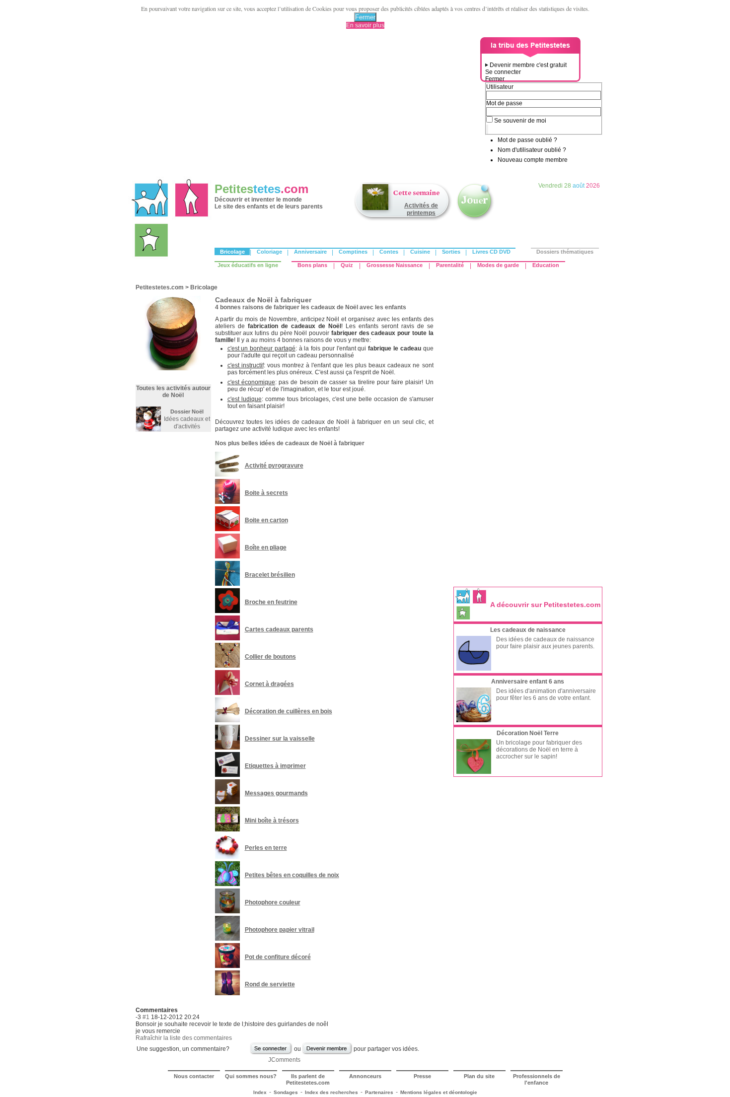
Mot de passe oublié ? (527, 140)
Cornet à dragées (269, 684)
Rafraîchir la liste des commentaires (184, 1037)
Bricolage (232, 252)
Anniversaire (310, 252)
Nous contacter (194, 1076)
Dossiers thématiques (564, 252)
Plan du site (479, 1076)
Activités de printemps (421, 209)
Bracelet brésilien (270, 574)
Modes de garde (498, 265)
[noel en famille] (148, 429)
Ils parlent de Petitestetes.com (308, 1079)
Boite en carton (266, 520)
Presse (422, 1076)
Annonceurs (365, 1076)
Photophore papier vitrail (279, 929)
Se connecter (503, 72)
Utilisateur (499, 86)
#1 (146, 1017)
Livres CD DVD (491, 252)
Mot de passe (504, 103)
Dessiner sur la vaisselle (280, 738)
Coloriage (269, 252)
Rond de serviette (270, 984)
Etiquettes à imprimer (275, 765)
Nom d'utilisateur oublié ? (532, 149)
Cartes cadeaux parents (279, 629)
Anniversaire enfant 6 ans (527, 681)
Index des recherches (331, 1092)
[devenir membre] (327, 1053)
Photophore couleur (272, 902)
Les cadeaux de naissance (528, 629)
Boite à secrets (266, 492)
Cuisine (420, 252)
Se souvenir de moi (520, 120)
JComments (284, 1059)
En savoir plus (365, 25)
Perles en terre (266, 847)
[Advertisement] (306, 106)
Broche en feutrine (271, 602)
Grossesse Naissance (394, 265)
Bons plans (312, 265)
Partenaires (379, 1092)
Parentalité (450, 265)
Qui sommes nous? (251, 1076)
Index (260, 1092)
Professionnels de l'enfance (536, 1079)
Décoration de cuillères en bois (288, 711)
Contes (388, 252)
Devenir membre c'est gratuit (528, 65)
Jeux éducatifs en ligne (248, 265)
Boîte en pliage (266, 547)
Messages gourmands (276, 793)
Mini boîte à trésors (272, 820)
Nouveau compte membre (533, 159)
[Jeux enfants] (475, 219)
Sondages (286, 1092)
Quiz (347, 265)
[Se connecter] (271, 1053)
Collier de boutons (270, 656)
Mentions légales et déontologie (438, 1092)
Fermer (365, 17)
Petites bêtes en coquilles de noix (292, 875)
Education (545, 265)
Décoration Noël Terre (528, 733)
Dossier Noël (187, 411)
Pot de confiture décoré (278, 957)
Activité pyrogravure (274, 465)
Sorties (451, 252)
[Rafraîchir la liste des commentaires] (180, 1010)
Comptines (353, 252)
